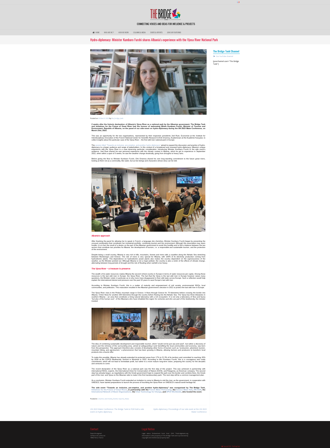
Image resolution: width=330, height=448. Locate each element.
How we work (123, 32)
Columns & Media (139, 32)
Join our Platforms (174, 32)
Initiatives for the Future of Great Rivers (109, 390)
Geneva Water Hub (184, 390)
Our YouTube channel (224, 56)
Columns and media (105, 399)
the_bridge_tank (117, 118)
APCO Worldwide (173, 392)
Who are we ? (109, 32)
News (127, 399)
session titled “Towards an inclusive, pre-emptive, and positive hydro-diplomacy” (127, 145)
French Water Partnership (160, 390)
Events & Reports (156, 32)
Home (97, 32)
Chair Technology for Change (149, 392)
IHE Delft (197, 390)
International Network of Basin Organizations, (112, 392)
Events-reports (118, 399)
